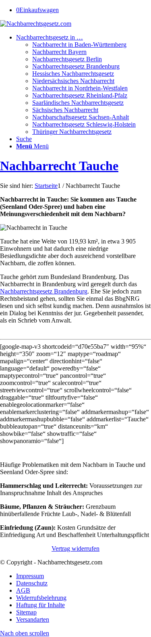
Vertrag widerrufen (75, 548)
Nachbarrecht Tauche (59, 165)
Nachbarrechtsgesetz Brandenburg (43, 291)
